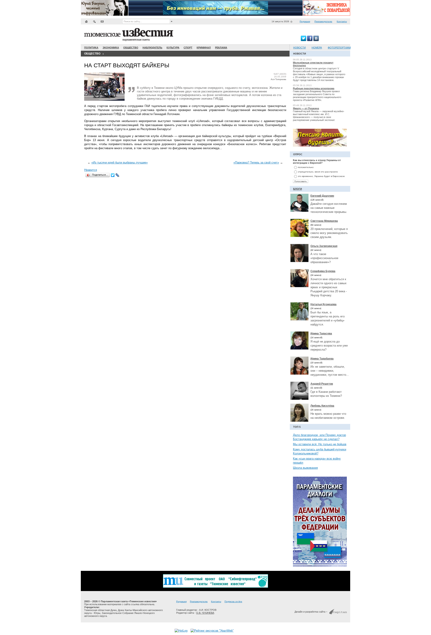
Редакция (305, 21)
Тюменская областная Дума (100, 610)
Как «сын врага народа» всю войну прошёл (317, 460)
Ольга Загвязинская (323, 246)
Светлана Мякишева (324, 221)
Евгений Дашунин (322, 195)
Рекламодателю (323, 21)
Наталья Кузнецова (323, 304)
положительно (306, 167)
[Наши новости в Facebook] (309, 40)
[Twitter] (112, 175)
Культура (173, 47)
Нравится (90, 170)
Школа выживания (305, 467)
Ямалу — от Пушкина (306, 108)
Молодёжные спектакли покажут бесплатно (313, 64)
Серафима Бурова (322, 271)
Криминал (204, 47)
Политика (91, 47)
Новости (299, 47)
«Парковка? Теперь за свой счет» (256, 162)
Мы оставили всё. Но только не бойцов (319, 444)
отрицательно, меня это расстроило (318, 171)
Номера (317, 47)
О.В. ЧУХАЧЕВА (205, 612)
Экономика (111, 47)
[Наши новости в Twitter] (303, 40)
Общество (130, 47)
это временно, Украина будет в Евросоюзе (321, 176)
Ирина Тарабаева (322, 358)
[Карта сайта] (94, 21)
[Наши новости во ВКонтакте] (316, 40)
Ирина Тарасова (321, 333)
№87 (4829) (280, 74)
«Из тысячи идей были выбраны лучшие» (119, 162)
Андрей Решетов (321, 383)
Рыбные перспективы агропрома (313, 88)
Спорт (188, 47)
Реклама (221, 47)
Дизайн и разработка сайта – (311, 611)
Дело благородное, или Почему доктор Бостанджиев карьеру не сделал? (319, 437)
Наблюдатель (152, 47)
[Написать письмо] (102, 21)
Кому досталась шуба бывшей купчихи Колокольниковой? (319, 451)
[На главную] (86, 21)
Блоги (297, 189)
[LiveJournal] (117, 175)
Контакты (342, 21)
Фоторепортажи (339, 47)
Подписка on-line (233, 601)
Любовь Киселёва (322, 405)
